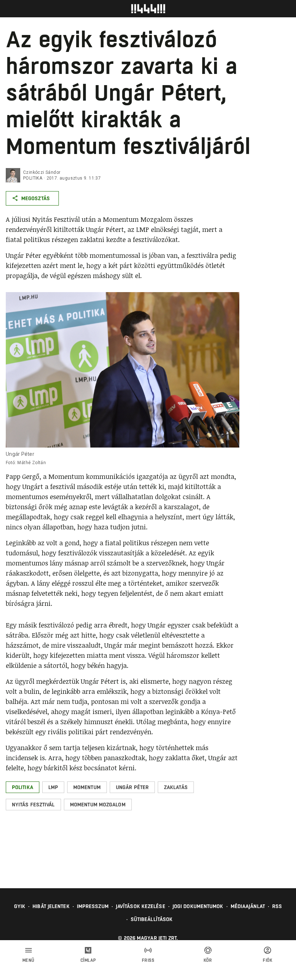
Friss (148, 960)
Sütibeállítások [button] (152, 919)
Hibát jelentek (50, 906)
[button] (22, 787)
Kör (208, 960)
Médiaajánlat (248, 906)
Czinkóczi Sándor (41, 172)
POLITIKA (32, 178)
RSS (277, 906)
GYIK (19, 906)
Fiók (267, 960)
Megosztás (35, 198)
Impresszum (93, 906)
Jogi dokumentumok (198, 906)
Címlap (88, 960)
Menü (28, 960)
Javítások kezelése (140, 906)
